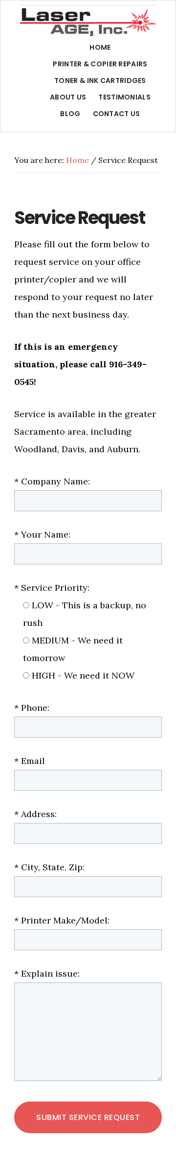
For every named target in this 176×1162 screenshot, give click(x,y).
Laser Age (88, 22)
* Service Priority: (51, 587)
